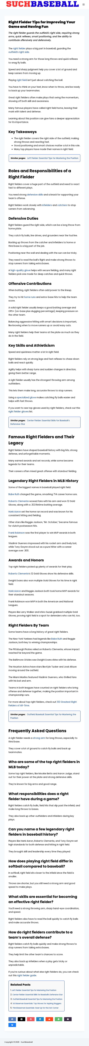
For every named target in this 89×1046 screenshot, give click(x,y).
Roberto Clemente (18, 501)
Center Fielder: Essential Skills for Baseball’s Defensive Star (38, 994)
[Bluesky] (12, 1025)
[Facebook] (12, 1019)
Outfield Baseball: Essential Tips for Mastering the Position (37, 999)
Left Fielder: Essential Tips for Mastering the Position (52, 158)
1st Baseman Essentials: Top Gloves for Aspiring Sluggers (37, 1003)
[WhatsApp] (58, 1019)
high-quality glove (20, 270)
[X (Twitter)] (21, 1019)
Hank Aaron (14, 511)
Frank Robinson (16, 532)
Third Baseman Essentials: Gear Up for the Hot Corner (36, 1008)
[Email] (68, 1019)
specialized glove (26, 397)
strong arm (39, 738)
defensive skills (35, 194)
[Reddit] (49, 1019)
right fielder (19, 48)
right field (22, 80)
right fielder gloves (18, 411)
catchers (62, 205)
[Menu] (84, 4)
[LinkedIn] (40, 1019)
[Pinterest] (31, 1019)
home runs (30, 297)
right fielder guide (26, 975)
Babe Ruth (13, 494)
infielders (47, 205)
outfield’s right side (18, 52)
